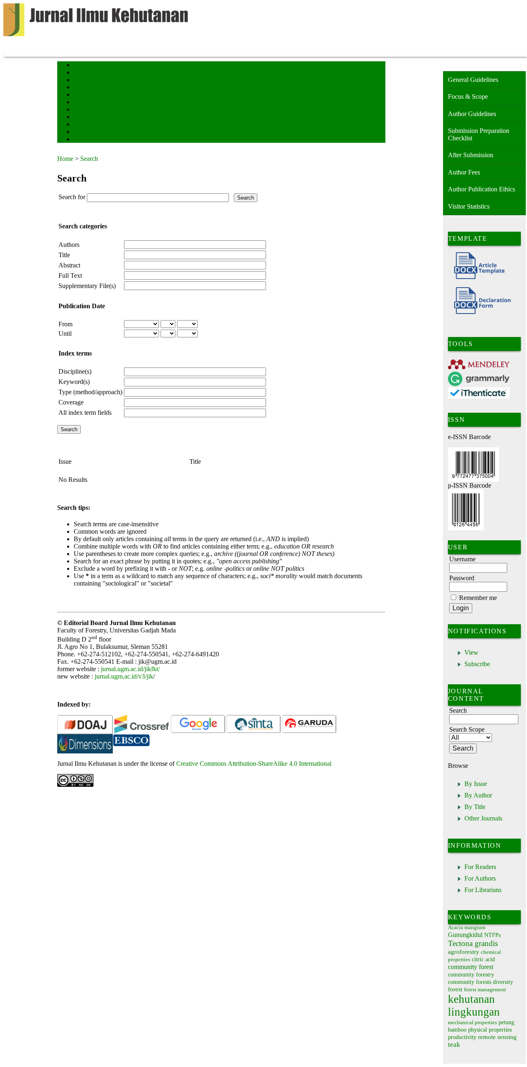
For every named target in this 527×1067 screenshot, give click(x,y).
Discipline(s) (74, 371)
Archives (82, 102)
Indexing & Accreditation (97, 125)
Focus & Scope (468, 96)
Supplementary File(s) (87, 285)
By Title (474, 806)
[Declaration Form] (479, 311)
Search (80, 88)
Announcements (88, 110)
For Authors (480, 878)
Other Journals (483, 818)
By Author (478, 795)
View (471, 652)
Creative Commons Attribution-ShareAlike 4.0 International (253, 763)
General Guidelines (473, 79)
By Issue (475, 783)
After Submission (470, 154)
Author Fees (464, 172)
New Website (86, 139)
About (79, 73)
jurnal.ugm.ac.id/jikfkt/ (130, 668)
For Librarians (482, 889)
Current (81, 95)
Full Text (70, 275)
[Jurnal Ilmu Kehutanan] (85, 744)
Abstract (69, 265)
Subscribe (477, 663)
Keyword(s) (74, 381)
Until (65, 333)
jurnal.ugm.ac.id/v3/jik (124, 676)
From (65, 324)
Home (79, 65)
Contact (81, 132)
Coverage (71, 402)
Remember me (478, 597)
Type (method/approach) (90, 391)
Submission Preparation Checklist (478, 134)
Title (64, 254)
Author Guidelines (472, 113)
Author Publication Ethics (481, 189)
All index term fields (85, 412)
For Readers (480, 866)
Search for (71, 196)
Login (79, 80)
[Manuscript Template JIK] (476, 276)
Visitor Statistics (469, 206)
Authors (68, 244)
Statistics (82, 117)
